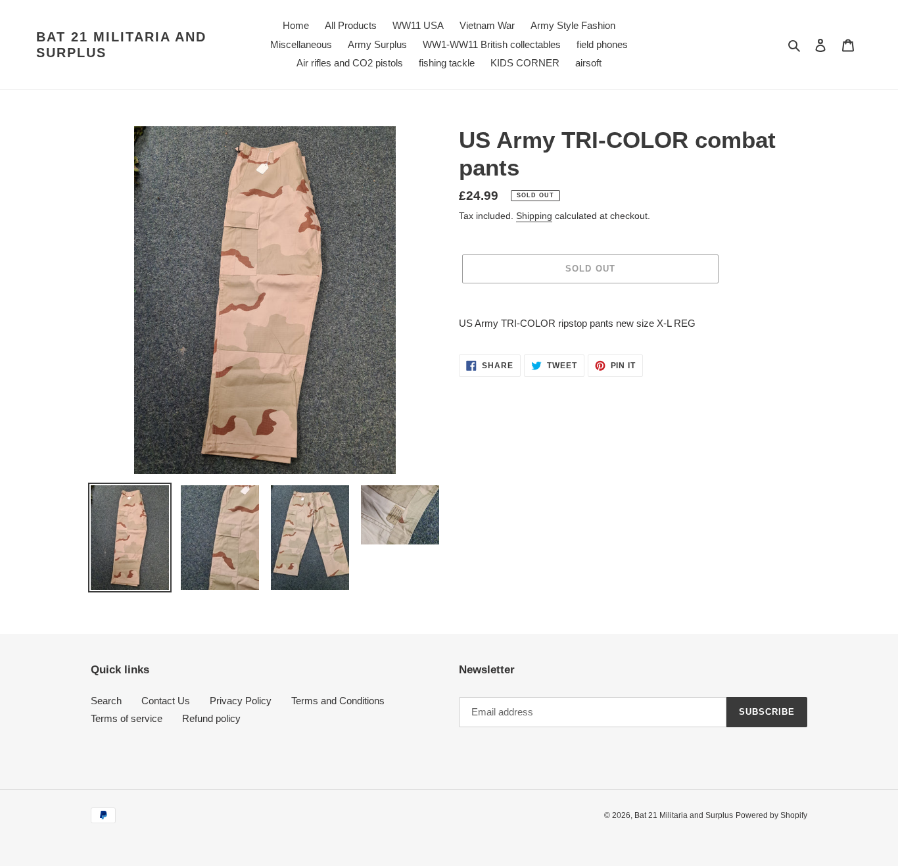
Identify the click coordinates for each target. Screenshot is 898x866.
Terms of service (126, 718)
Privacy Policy (241, 700)
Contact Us (165, 700)
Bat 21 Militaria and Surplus (121, 45)
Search (106, 700)
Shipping (534, 215)
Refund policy (211, 718)
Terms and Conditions (338, 700)
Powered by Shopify (771, 815)
